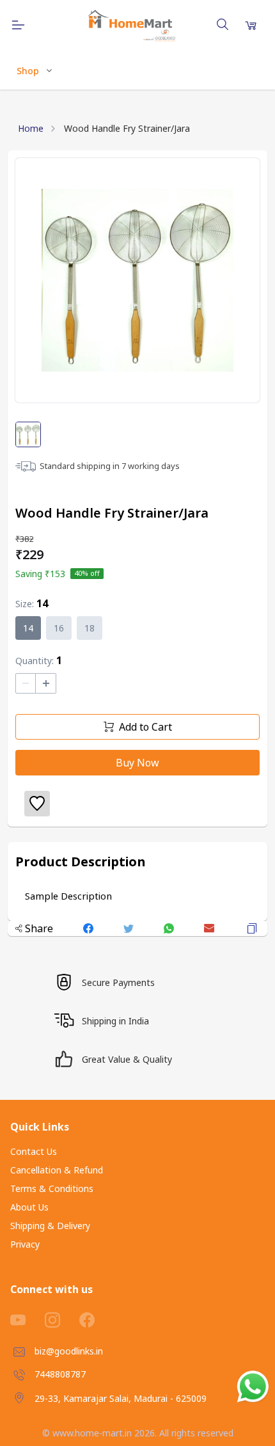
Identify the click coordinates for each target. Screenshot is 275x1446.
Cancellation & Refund (56, 1170)
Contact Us (33, 1151)
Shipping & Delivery (50, 1226)
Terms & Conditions (51, 1188)
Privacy (25, 1244)
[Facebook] (96, 1320)
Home (30, 128)
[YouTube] (27, 1320)
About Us (29, 1207)
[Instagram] (62, 1320)
